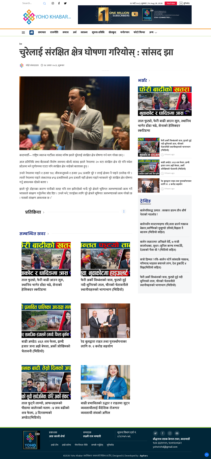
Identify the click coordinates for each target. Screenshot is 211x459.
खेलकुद (112, 32)
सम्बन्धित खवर (32, 233)
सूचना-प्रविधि (98, 32)
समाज (66, 32)
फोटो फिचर (139, 32)
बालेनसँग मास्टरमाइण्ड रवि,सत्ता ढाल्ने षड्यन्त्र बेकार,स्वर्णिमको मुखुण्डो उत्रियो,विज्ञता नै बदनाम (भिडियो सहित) (164, 228)
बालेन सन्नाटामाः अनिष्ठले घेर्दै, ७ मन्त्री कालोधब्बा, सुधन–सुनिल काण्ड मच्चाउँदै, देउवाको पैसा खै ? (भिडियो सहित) (161, 245)
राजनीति (54, 32)
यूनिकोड (110, 445)
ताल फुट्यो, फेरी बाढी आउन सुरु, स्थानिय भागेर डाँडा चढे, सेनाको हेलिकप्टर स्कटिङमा (43, 285)
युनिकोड (186, 3)
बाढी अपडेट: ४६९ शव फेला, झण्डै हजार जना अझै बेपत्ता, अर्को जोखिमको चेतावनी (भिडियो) (46, 346)
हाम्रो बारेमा (66, 445)
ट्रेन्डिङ (145, 201)
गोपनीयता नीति (81, 445)
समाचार (42, 32)
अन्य (151, 32)
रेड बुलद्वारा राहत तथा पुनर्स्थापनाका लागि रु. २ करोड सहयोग (104, 344)
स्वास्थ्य (84, 32)
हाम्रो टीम (54, 445)
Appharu (144, 456)
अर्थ (74, 32)
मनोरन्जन (124, 32)
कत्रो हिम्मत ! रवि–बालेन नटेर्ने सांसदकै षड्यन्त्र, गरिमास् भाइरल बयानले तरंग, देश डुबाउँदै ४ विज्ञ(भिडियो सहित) (164, 263)
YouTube (171, 3)
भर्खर (143, 80)
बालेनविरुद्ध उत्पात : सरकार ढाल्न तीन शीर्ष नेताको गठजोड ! (163, 212)
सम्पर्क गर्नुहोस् (97, 445)
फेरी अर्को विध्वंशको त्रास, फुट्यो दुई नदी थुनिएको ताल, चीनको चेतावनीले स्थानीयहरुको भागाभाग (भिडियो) (104, 285)
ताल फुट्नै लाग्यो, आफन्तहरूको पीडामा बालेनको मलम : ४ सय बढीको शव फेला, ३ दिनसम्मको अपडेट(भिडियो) (45, 410)
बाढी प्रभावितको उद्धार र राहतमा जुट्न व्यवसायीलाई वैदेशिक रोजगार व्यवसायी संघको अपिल (105, 408)
